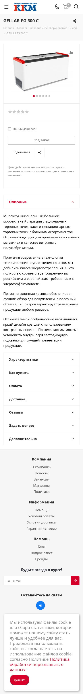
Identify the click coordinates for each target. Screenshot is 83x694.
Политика (42, 491)
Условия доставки (41, 522)
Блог (41, 546)
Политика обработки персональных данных (40, 664)
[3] (19, 112)
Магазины (41, 485)
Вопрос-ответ (41, 553)
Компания (41, 459)
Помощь (41, 510)
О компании (41, 467)
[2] (14, 112)
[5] (27, 112)
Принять (19, 680)
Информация (41, 502)
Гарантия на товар (42, 528)
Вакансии (41, 479)
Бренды (41, 559)
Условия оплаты (41, 516)
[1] (10, 112)
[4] (23, 112)
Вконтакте (40, 605)
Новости (41, 473)
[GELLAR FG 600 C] (41, 72)
